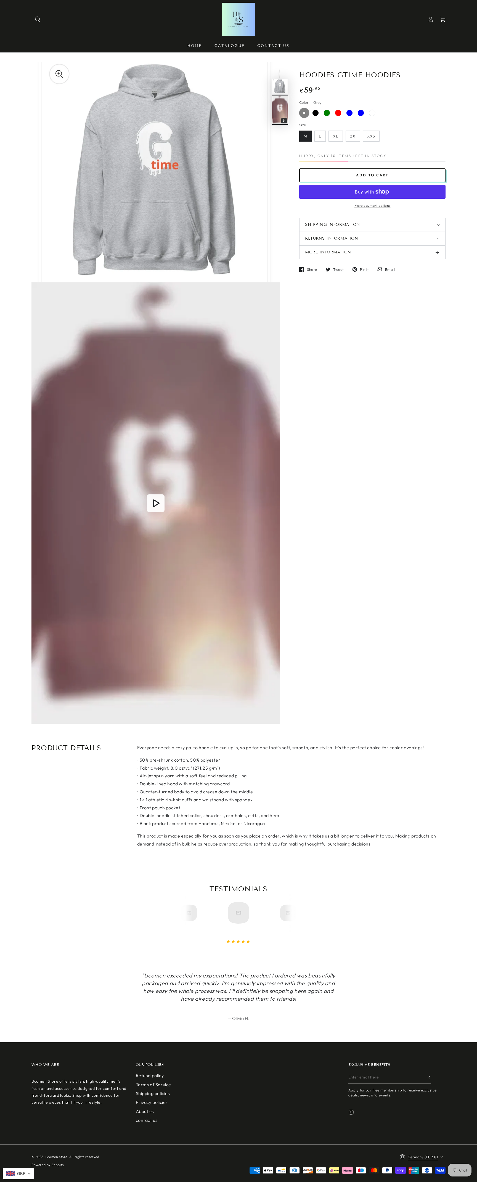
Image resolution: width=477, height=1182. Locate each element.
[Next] (286, 913)
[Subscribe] (429, 1077)
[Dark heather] (372, 113)
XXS (371, 136)
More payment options (372, 205)
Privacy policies (152, 1102)
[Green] (327, 113)
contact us (147, 1120)
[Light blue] (361, 113)
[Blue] (349, 113)
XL (335, 136)
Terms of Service (153, 1084)
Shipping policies (153, 1093)
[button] (37, 19)
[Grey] (304, 113)
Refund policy (150, 1075)
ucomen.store (56, 1157)
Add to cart (372, 175)
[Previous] (191, 913)
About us (145, 1111)
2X (353, 136)
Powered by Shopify (47, 1165)
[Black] (315, 113)
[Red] (338, 113)
